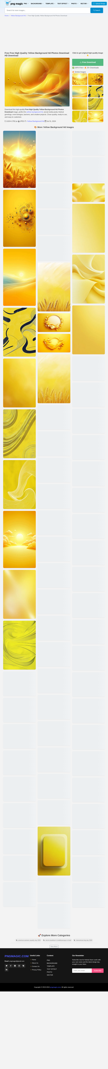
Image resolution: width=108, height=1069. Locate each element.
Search (97, 10)
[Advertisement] (54, 34)
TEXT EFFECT (52, 969)
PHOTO (49, 972)
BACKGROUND (52, 963)
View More (54, 946)
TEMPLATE (51, 966)
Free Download (89, 62)
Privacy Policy (36, 969)
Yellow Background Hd (18, 15)
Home (7, 15)
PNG (48, 960)
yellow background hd (34, 112)
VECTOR (50, 975)
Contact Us (35, 966)
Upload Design (100, 3)
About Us (35, 963)
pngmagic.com (17, 956)
